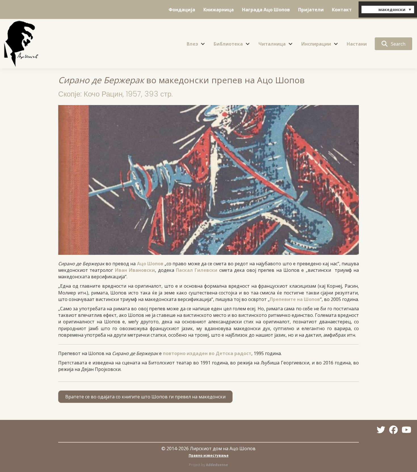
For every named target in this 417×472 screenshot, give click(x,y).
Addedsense (217, 464)
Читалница (272, 44)
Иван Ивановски (135, 270)
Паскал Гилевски (196, 270)
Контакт (342, 10)
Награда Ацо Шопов (266, 10)
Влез (192, 44)
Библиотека (228, 44)
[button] (203, 44)
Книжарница (218, 10)
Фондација (182, 10)
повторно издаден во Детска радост (207, 353)
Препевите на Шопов (295, 299)
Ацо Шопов (150, 263)
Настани (357, 44)
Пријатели (311, 10)
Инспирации (316, 44)
